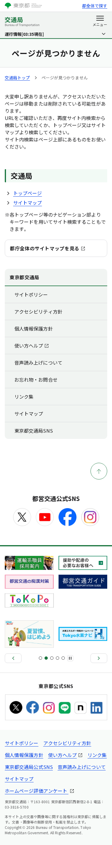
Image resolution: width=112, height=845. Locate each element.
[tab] (40, 658)
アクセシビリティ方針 (38, 311)
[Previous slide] (13, 658)
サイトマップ (27, 202)
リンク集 (23, 396)
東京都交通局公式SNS (29, 766)
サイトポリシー (31, 294)
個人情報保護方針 (33, 328)
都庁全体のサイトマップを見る (44, 248)
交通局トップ (17, 78)
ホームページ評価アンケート (36, 790)
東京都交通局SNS (33, 430)
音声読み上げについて (38, 362)
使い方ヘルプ (28, 345)
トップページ (27, 193)
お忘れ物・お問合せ (36, 379)
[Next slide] (98, 658)
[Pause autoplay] (70, 658)
